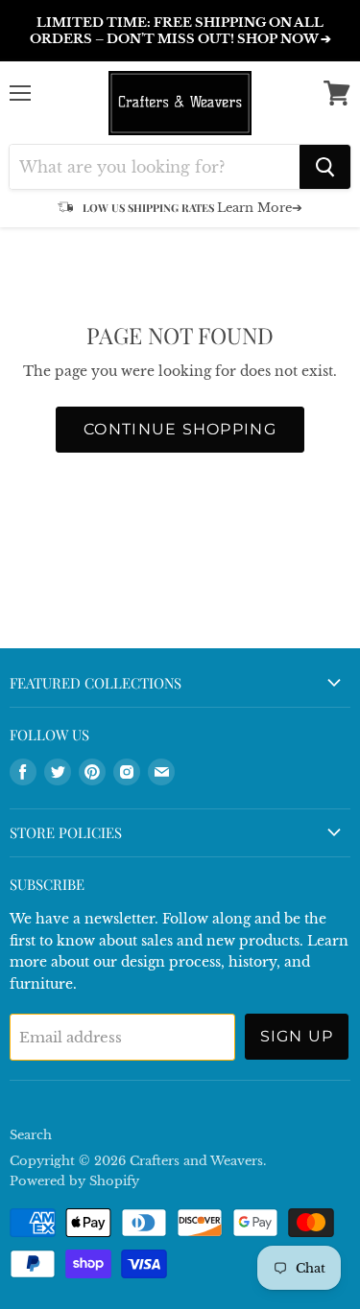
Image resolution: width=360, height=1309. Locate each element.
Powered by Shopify (74, 1181)
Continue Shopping (180, 429)
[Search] (325, 167)
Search (31, 1135)
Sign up (297, 1036)
